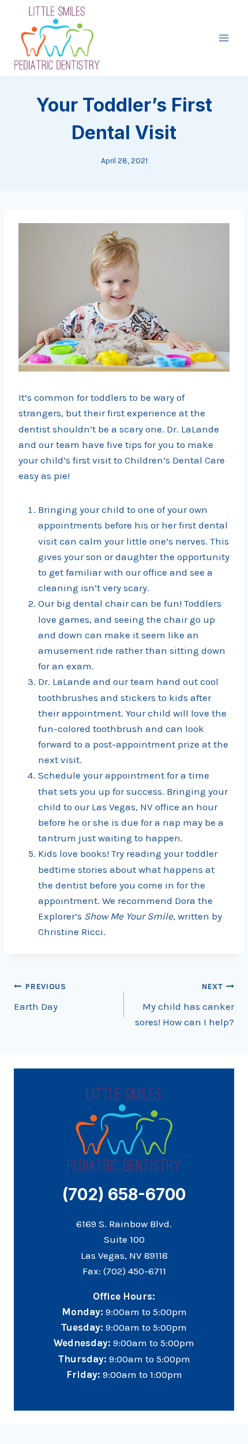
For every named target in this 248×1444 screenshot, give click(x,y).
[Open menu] (223, 38)
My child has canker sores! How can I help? (184, 1005)
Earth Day (40, 997)
